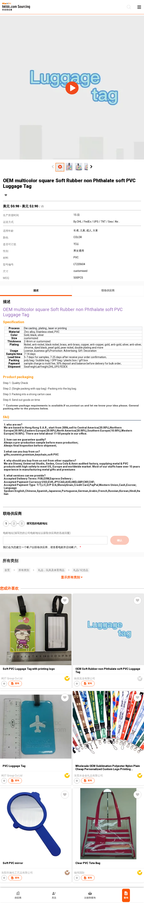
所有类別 (24, 570)
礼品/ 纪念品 (80, 570)
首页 (7, 570)
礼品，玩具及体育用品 (51, 570)
